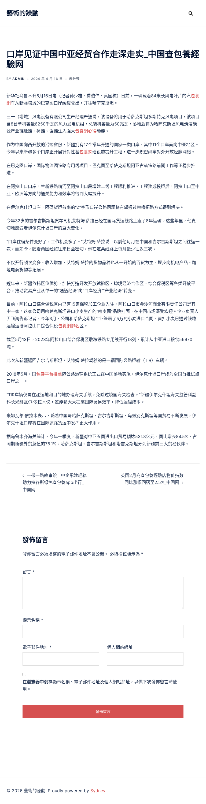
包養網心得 (86, 131)
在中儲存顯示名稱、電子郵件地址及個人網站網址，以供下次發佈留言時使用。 (100, 685)
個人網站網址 (120, 647)
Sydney (97, 790)
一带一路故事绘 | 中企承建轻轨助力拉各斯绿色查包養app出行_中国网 (55, 482)
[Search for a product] (191, 13)
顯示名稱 (33, 620)
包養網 (85, 151)
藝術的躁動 (22, 13)
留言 (29, 572)
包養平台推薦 (49, 374)
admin (18, 79)
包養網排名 (68, 325)
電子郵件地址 (37, 647)
